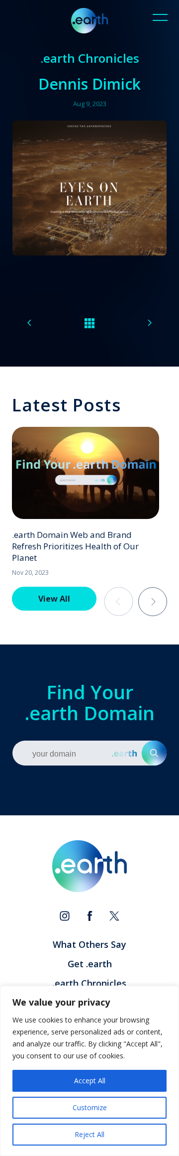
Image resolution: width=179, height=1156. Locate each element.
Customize (90, 1107)
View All (54, 598)
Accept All (89, 1080)
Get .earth (90, 964)
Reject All (89, 1134)
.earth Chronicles (89, 983)
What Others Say (89, 944)
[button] (152, 601)
